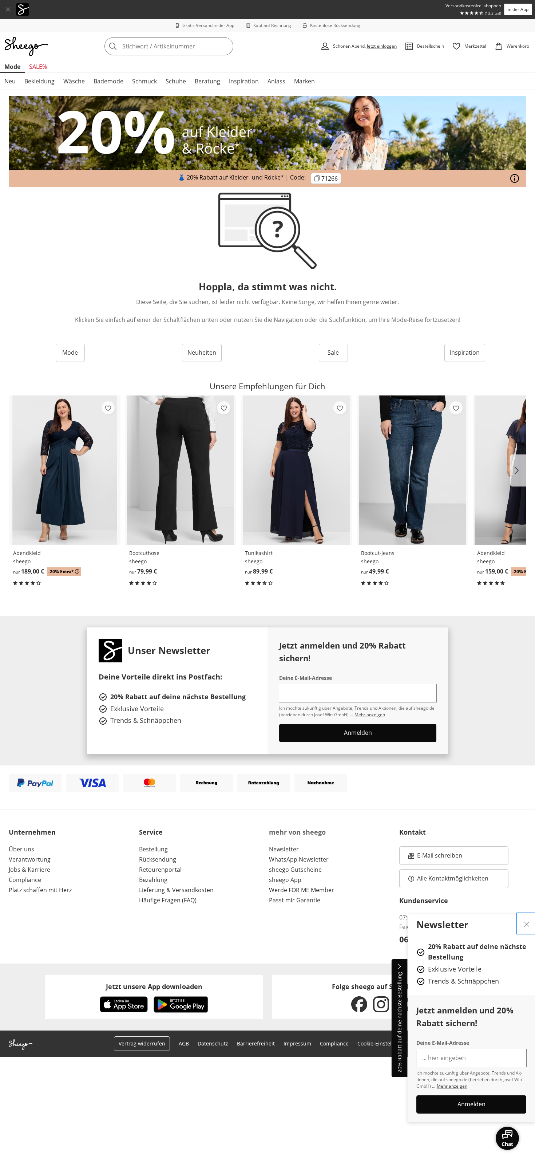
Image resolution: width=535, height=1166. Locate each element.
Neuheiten (201, 352)
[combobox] (185, 46)
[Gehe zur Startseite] (26, 46)
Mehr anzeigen (452, 1086)
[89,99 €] (296, 470)
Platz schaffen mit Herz (40, 890)
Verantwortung (30, 859)
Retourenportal (160, 870)
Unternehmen (32, 832)
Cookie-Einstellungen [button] (383, 1043)
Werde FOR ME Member (301, 890)
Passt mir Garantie (294, 900)
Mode (12, 67)
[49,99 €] (412, 470)
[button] (518, 470)
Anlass (276, 81)
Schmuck (144, 81)
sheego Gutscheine (295, 870)
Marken (304, 81)
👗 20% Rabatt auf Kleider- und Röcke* (231, 177)
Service (151, 832)
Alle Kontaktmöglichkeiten (452, 878)
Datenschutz (213, 1043)
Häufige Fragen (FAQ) (168, 900)
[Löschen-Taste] (226, 46)
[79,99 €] (181, 470)
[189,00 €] (64, 470)
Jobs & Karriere (29, 870)
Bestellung (153, 849)
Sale (333, 352)
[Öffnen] (514, 178)
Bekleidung (39, 81)
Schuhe (176, 81)
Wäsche (74, 81)
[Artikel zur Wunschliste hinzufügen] (108, 407)
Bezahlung (153, 880)
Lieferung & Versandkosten (176, 890)
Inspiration (244, 81)
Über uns (21, 849)
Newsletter (284, 849)
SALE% (38, 67)
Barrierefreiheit (256, 1043)
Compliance (25, 880)
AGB (184, 1043)
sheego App (285, 880)
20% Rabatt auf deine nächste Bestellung (399, 1022)
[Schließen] (8, 9)
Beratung (207, 81)
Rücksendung (157, 859)
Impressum (297, 1043)
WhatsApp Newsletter (299, 859)
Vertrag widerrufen (142, 1043)
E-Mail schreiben (435, 857)
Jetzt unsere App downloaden (154, 986)
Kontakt (412, 832)
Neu (10, 81)
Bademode (108, 81)
